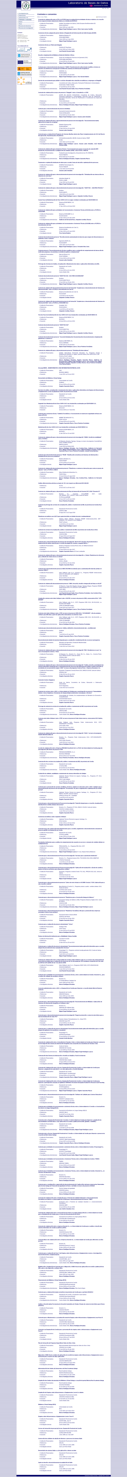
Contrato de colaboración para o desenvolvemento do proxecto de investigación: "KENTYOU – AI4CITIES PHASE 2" (71, 188)
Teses (20, 24)
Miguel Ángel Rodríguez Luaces (68, 29)
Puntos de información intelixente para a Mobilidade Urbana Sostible (57, 936)
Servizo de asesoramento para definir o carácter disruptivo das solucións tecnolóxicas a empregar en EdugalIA (69, 80)
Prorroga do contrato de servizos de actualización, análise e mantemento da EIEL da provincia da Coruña (67, 706)
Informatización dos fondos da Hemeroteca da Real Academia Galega (57, 1368)
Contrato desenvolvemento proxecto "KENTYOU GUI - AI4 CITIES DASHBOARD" (61, 276)
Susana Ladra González (84, 117)
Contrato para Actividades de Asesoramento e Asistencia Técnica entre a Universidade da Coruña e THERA (68, 1159)
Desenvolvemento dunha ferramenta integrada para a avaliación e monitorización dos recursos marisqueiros (69, 640)
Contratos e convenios (25, 19)
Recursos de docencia (25, 26)
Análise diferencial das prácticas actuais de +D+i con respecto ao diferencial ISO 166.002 (63, 483)
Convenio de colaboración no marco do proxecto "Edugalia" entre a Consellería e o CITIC (63, 92)
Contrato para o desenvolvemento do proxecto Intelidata (54, 108)
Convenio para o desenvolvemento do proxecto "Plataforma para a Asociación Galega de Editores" (66, 897)
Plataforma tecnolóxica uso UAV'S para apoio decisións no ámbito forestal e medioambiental (64, 516)
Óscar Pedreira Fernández (82, 88)
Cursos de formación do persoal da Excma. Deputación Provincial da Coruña (60, 1428)
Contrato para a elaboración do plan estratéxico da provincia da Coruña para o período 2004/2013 (65, 1292)
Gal (103, 8)
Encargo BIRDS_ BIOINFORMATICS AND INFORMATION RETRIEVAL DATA (59, 368)
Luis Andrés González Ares (67, 1209)
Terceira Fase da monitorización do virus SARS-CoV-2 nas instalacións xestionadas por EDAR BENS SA (67, 315)
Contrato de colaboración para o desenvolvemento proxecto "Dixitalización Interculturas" (63, 350)
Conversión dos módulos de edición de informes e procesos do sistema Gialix (60, 1438)
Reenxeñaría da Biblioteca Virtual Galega (49, 378)
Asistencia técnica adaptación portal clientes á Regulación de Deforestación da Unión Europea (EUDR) (67, 33)
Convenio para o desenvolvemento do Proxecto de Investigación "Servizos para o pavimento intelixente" (67, 855)
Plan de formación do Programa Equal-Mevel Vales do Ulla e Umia (56, 1343)
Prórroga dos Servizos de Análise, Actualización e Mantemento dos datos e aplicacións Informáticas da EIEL (68, 264)
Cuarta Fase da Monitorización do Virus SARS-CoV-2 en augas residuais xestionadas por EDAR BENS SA (68, 200)
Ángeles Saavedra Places (82, 158)
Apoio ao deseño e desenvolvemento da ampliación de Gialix (55, 1462)
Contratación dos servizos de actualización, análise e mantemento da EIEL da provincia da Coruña (66, 761)
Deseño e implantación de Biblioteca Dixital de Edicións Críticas (56, 55)
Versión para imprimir (102, 16)
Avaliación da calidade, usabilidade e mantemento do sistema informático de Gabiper (62, 773)
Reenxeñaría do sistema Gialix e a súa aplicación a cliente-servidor (57, 1450)
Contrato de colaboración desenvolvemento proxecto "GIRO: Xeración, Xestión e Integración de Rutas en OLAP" (70, 583)
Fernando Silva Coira (83, 246)
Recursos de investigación (26, 28)
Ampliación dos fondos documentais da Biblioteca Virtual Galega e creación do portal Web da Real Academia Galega (71, 1380)
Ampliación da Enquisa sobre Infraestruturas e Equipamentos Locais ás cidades (61, 1392)
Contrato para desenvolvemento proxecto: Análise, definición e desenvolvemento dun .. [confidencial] (67, 628)
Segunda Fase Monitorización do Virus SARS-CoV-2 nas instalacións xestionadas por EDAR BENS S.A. (67, 403)
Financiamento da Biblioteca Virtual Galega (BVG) (52, 1280)
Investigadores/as (23, 13)
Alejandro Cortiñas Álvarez (85, 196)
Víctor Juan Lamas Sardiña (85, 29)
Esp (105, 8)
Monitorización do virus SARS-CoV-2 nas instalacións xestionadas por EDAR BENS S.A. (63, 427)
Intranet (107, 1475)
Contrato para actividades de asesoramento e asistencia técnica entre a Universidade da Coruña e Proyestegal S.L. (71, 1147)
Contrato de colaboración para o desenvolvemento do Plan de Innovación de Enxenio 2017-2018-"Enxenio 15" (69, 491)
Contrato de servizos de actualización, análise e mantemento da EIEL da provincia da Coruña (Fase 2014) (68, 529)
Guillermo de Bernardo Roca (67, 219)
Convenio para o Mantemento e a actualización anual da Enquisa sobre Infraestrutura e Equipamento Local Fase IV (70, 1317)
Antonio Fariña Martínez (91, 451)
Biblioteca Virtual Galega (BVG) (47, 1404)
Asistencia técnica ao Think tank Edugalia (50, 45)
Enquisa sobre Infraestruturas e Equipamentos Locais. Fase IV (56, 1416)
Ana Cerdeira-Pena (92, 361)
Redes (20, 21)
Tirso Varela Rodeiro (83, 76)
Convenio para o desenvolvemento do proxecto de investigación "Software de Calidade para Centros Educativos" (70, 1094)
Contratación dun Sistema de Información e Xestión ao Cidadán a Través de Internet (61, 1055)
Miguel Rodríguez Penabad (88, 449)
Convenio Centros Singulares (46, 680)
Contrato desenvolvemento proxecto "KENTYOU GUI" (53, 325)
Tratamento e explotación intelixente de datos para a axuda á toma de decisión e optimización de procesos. (68, 162)
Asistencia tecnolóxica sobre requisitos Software (52, 816)
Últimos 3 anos (40, 16)
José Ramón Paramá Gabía (67, 51)
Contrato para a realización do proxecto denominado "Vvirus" (55, 924)
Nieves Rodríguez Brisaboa (67, 105)
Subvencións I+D (23, 17)
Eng (108, 8)
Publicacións (22, 15)
